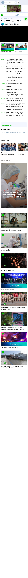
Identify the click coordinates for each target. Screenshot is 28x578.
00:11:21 (2, 103)
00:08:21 (3, 89)
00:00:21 (3, 59)
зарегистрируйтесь (7, 125)
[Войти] (23, 14)
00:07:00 (3, 83)
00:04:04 (3, 66)
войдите (20, 124)
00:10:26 (3, 98)
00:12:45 (3, 112)
